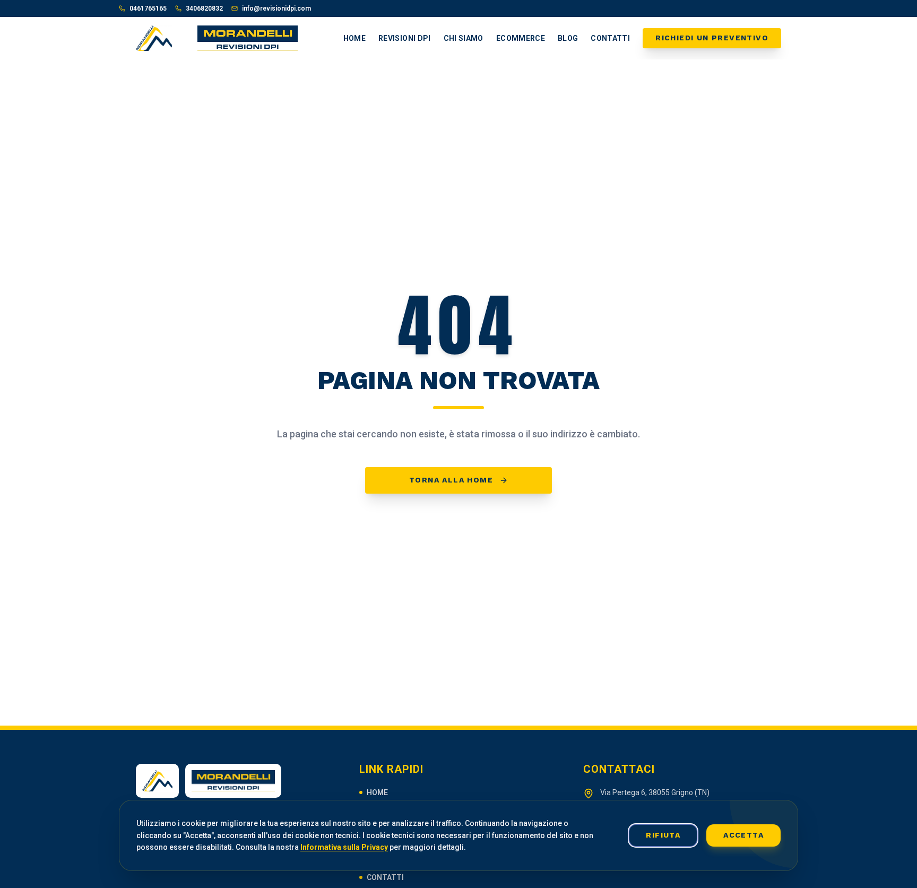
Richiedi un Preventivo (711, 37)
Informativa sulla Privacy (344, 847)
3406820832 (204, 8)
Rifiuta (663, 835)
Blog (568, 38)
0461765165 (148, 8)
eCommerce (520, 38)
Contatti (610, 38)
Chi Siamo (463, 38)
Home (354, 38)
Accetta (743, 835)
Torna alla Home (451, 480)
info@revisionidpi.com (276, 8)
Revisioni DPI (404, 38)
